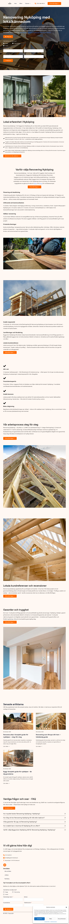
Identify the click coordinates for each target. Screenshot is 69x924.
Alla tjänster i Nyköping (26, 32)
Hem (15, 3)
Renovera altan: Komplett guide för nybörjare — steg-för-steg (15, 736)
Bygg (6, 43)
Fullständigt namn (8, 48)
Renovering (17, 43)
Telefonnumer (28, 53)
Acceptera (39, 918)
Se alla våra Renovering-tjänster (42, 32)
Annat (6, 45)
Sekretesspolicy (53, 921)
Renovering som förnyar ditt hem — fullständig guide (48, 736)
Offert (20, 3)
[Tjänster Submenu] (30, 3)
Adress (25, 48)
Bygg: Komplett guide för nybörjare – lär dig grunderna (17, 773)
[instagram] (4, 864)
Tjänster (27, 3)
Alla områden (8, 871)
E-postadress (6, 53)
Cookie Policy (47, 921)
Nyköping (7, 878)
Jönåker (7, 875)
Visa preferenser (62, 918)
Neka (50, 918)
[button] (66, 907)
